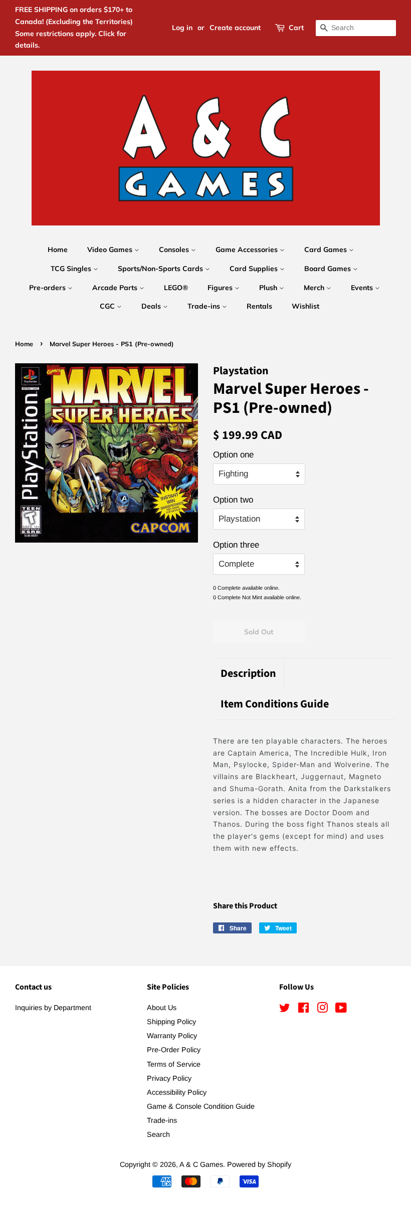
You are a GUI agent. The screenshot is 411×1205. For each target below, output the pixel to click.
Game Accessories (248, 249)
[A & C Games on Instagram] (322, 1010)
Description (248, 673)
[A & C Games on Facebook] (303, 1010)
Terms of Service (173, 1064)
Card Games (326, 249)
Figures (221, 287)
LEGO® (176, 287)
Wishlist (305, 306)
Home (58, 249)
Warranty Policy (172, 1036)
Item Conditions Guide (275, 704)
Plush (269, 287)
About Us (161, 1008)
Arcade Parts (115, 287)
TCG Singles (72, 268)
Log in (182, 27)
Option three (236, 545)
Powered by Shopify (259, 1164)
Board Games (328, 268)
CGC (108, 306)
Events (363, 287)
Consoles (175, 249)
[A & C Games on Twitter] (284, 1010)
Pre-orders (48, 287)
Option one (233, 454)
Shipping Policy (171, 1022)
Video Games (110, 249)
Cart (296, 27)
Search (158, 1134)
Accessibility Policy (177, 1092)
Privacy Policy (169, 1078)
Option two (233, 500)
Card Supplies (255, 268)
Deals (152, 306)
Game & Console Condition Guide (201, 1106)
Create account (235, 27)
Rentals (259, 306)
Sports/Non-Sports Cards (161, 268)
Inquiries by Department (53, 1008)
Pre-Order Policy (173, 1050)
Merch (315, 287)
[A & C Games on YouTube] (341, 1010)
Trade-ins (204, 306)
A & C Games (201, 1164)
